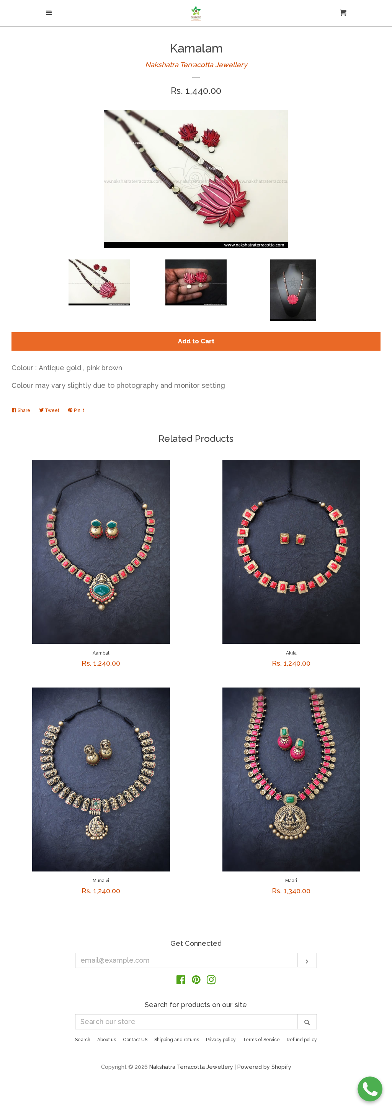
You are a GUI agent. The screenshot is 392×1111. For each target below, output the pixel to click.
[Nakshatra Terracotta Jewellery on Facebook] (181, 981)
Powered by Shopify (264, 1066)
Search (82, 1039)
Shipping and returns (176, 1039)
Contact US (135, 1039)
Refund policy (302, 1039)
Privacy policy (221, 1039)
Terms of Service (261, 1039)
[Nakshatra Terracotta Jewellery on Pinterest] (196, 981)
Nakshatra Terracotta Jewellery (196, 65)
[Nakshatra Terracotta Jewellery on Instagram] (211, 981)
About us (106, 1039)
